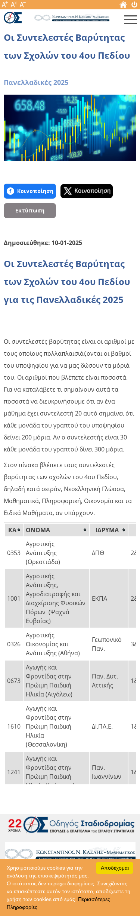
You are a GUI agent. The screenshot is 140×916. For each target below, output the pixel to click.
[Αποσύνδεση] (134, 6)
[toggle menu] (130, 21)
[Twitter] (86, 191)
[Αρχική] (123, 6)
